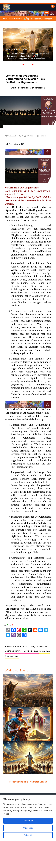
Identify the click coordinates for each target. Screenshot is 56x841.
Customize (28, 828)
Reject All (28, 835)
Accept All (28, 820)
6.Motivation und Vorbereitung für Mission (26, 646)
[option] (28, 44)
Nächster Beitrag (38, 781)
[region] (28, 818)
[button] (46, 12)
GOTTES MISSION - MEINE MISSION (22, 651)
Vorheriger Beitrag (18, 781)
